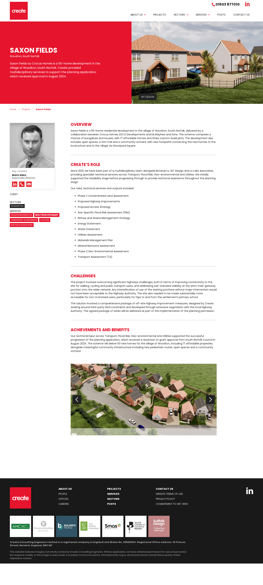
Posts (221, 14)
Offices (63, 499)
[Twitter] (247, 4)
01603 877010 (228, 4)
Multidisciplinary (46, 214)
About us (136, 14)
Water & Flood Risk (22, 224)
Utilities (44, 219)
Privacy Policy (165, 499)
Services (201, 14)
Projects (159, 14)
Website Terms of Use (169, 493)
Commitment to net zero (172, 504)
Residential (17, 205)
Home (13, 109)
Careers (64, 504)
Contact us (241, 14)
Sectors (179, 14)
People (63, 493)
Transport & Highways (24, 219)
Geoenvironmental (21, 214)
